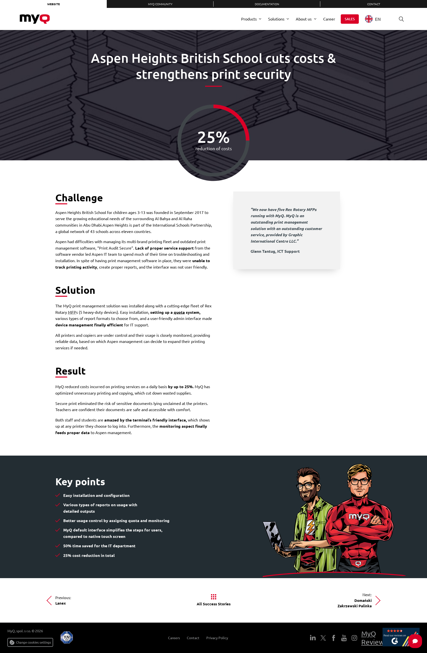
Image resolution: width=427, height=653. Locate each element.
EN (378, 18)
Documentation (267, 4)
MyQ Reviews (374, 638)
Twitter (323, 637)
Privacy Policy (217, 638)
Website (53, 4)
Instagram (354, 637)
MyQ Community (160, 4)
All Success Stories (214, 603)
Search (401, 19)
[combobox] (376, 19)
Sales (350, 19)
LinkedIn (312, 637)
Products (249, 18)
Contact (373, 4)
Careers (174, 638)
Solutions (276, 18)
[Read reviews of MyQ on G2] (401, 638)
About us (304, 18)
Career (329, 18)
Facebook (333, 637)
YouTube (344, 637)
